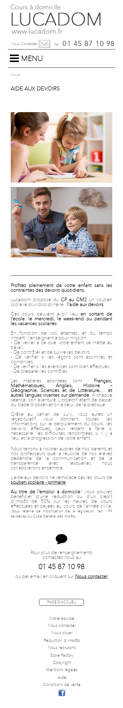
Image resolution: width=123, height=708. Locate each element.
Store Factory (62, 655)
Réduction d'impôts (62, 641)
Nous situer (61, 633)
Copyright (62, 663)
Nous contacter (24, 44)
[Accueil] (61, 17)
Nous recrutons (62, 648)
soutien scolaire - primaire (38, 482)
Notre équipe (61, 618)
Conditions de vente (62, 685)
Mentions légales (62, 670)
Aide (62, 677)
